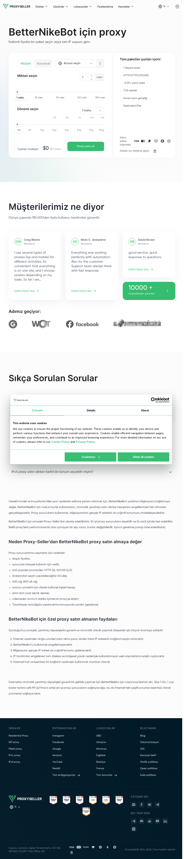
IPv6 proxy (14, 762)
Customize (88, 456)
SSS (142, 749)
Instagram (58, 736)
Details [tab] (91, 410)
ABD (98, 736)
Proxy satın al (85, 146)
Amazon (57, 755)
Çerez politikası (148, 768)
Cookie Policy (60, 441)
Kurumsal (43, 63)
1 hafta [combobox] (86, 110)
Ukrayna (101, 742)
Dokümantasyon (149, 742)
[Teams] (149, 804)
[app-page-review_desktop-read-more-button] (167, 291)
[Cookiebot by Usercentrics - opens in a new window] (153, 400)
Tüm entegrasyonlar (63, 775)
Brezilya (100, 762)
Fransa (100, 768)
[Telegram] (157, 804)
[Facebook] (141, 804)
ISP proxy (14, 742)
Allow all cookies (143, 456)
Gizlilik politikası (149, 762)
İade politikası (148, 775)
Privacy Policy (85, 441)
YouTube (57, 762)
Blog (142, 736)
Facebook (58, 742)
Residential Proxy (18, 736)
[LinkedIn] (165, 821)
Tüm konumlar (104, 775)
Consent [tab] (37, 410)
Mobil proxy (15, 749)
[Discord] (141, 821)
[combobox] (75, 63)
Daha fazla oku (24, 291)
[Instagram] (134, 829)
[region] (92, 324)
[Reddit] (149, 821)
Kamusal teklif (148, 755)
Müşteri (26, 63)
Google (56, 749)
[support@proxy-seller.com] (134, 804)
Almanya (101, 749)
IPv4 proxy (14, 755)
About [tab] (145, 410)
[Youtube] (157, 821)
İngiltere (100, 755)
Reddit (56, 768)
